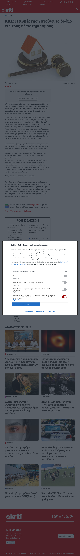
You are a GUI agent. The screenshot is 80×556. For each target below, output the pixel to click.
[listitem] (40, 272)
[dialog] (40, 278)
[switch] (64, 276)
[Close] (74, 245)
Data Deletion (29, 311)
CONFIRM (26, 304)
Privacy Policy (51, 311)
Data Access (40, 311)
